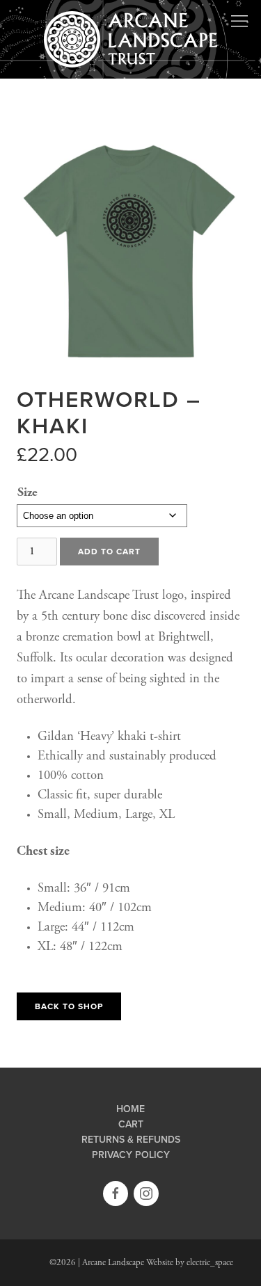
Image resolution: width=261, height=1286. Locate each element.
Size (27, 492)
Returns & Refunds (130, 1140)
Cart (130, 1125)
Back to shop (69, 1006)
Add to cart (109, 551)
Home (130, 1109)
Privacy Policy (131, 1155)
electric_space (210, 1263)
